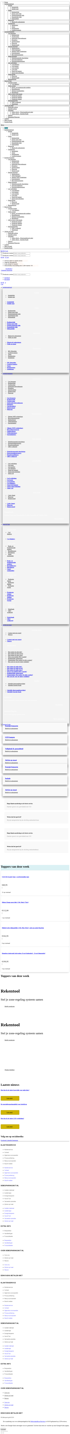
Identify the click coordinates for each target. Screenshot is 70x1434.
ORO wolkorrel (16, 102)
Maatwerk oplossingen (18, 22)
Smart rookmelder (10, 555)
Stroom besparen (13, 46)
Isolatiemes (15, 25)
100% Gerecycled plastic (15, 94)
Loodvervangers (16, 30)
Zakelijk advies (12, 109)
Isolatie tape (15, 9)
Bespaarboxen (12, 79)
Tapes (13, 27)
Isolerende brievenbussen (19, 38)
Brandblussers (16, 89)
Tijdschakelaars (16, 50)
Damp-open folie (16, 13)
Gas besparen (12, 33)
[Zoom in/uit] (7, 1431)
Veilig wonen (12, 86)
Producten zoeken (8, 253)
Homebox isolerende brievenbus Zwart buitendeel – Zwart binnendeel (23, 953)
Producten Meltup (17, 97)
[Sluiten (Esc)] (1, 1431)
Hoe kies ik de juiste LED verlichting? (12, 1118)
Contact (6, 118)
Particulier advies (13, 107)
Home (6, 2)
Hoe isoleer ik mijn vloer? (15, 655)
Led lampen (15, 66)
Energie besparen (9, 32)
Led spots (14, 69)
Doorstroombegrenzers (18, 61)
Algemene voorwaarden (11, 1155)
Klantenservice (8, 1149)
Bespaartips (7, 1230)
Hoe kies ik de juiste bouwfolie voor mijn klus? (15, 1090)
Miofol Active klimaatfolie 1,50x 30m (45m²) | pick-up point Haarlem (23, 928)
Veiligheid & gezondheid (14, 749)
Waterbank (15, 104)
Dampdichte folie (17, 17)
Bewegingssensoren (17, 54)
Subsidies (10, 110)
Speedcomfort (16, 41)
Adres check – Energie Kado (20, 114)
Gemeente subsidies (10, 1201)
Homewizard (15, 45)
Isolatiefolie (15, 7)
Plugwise (14, 43)
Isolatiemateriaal (9, 4)
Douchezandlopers (17, 59)
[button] (35, 125)
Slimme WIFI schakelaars (19, 51)
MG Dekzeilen (12, 351)
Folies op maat (12, 337)
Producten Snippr (17, 99)
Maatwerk (11, 20)
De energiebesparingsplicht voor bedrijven (14, 1104)
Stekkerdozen (16, 48)
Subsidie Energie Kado (14, 685)
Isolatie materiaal (9, 1190)
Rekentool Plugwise (14, 117)
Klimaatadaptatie (13, 100)
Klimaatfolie (15, 18)
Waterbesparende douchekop (20, 58)
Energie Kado (8, 122)
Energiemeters (16, 53)
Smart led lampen (17, 71)
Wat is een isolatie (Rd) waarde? (17, 657)
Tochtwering (15, 36)
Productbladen (8, 1236)
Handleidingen (8, 1233)
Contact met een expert (14, 633)
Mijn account (8, 120)
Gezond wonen (12, 82)
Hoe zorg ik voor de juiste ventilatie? (18, 662)
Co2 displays (15, 84)
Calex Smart (11, 495)
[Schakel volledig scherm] (5, 1431)
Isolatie (10, 5)
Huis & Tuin (8, 81)
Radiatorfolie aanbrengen (15, 658)
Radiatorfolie (15, 12)
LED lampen (10, 737)
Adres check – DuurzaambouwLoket (22, 112)
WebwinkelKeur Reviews (38, 1421)
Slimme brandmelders (18, 91)
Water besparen (12, 56)
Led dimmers (15, 64)
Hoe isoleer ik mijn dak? (15, 652)
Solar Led (11, 473)
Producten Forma (17, 95)
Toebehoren (11, 23)
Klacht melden (8, 1163)
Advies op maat (8, 105)
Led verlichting (12, 63)
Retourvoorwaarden (10, 1161)
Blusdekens (15, 92)
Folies (9, 10)
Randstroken (15, 28)
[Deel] (3, 1431)
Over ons (7, 1255)
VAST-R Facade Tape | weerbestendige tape (15, 877)
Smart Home (11, 74)
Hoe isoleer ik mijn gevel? (15, 653)
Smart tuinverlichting (18, 73)
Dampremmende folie (18, 15)
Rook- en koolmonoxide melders (21, 87)
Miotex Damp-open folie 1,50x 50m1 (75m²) (15, 902)
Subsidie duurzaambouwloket (16, 683)
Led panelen (15, 68)
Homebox (14, 40)
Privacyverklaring (9, 1158)
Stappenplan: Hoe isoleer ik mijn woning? (20, 660)
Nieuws (10, 115)
